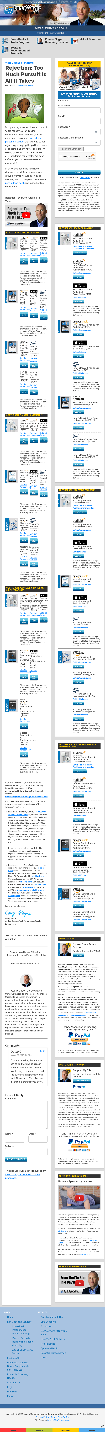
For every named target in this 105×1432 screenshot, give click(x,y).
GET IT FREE (24, 261)
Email (32, 1133)
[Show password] (96, 132)
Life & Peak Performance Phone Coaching (21, 1330)
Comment (11, 1098)
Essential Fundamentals (53, 1353)
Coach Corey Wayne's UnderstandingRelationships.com (22, 8)
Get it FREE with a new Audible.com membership (83, 247)
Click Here (85, 177)
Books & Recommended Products (20, 50)
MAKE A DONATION (82, 1081)
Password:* (64, 127)
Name (9, 1133)
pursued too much (15, 183)
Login (10, 1387)
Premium (12, 1391)
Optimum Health (49, 1348)
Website (9, 1146)
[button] (51, 28)
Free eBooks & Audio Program (20, 41)
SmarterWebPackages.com (58, 1420)
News (44, 1357)
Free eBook (13, 1358)
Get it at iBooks (33, 309)
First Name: (64, 105)
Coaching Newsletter (52, 1317)
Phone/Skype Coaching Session (56, 41)
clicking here (62, 1231)
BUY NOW (34, 260)
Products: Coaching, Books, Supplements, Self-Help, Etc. (18, 1366)
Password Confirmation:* (71, 137)
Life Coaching (48, 1321)
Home (10, 1317)
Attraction (46, 1326)
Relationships (48, 1343)
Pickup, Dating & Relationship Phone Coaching (22, 1342)
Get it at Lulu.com (43, 311)
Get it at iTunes (43, 254)
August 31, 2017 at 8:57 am (21, 1055)
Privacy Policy (42, 1417)
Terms (53, 1417)
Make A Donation (90, 39)
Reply (42, 1051)
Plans (10, 1396)
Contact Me (13, 1382)
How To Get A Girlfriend (53, 1339)
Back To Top (63, 1417)
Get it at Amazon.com (25, 254)
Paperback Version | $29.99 (84, 442)
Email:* (61, 116)
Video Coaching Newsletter (19, 62)
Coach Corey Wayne (25, 85)
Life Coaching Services (19, 1321)
